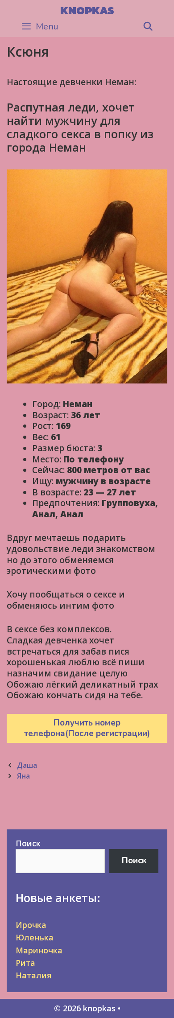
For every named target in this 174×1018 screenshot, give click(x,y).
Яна (23, 776)
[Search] (148, 27)
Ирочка (31, 924)
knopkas (87, 10)
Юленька (35, 937)
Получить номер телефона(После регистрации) (87, 728)
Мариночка (39, 950)
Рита (25, 962)
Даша (27, 765)
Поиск (28, 843)
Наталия (34, 975)
